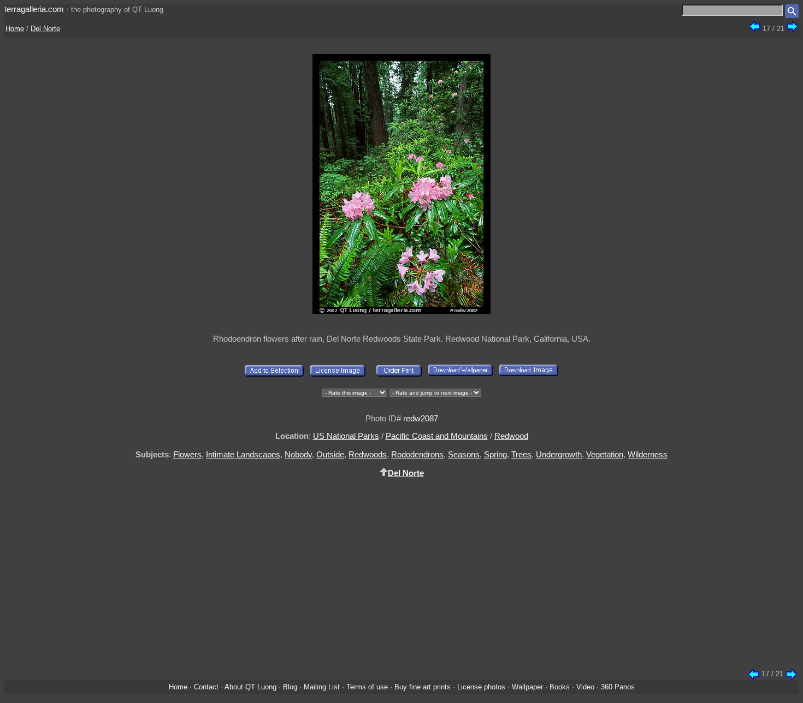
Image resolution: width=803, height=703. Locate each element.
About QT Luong (250, 687)
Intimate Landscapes (243, 454)
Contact (206, 687)
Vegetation (604, 454)
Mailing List (322, 687)
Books (560, 687)
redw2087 (420, 418)
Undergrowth (559, 454)
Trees (521, 454)
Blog (290, 687)
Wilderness (648, 454)
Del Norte (45, 29)
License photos (481, 687)
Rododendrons (417, 454)
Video (585, 687)
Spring (495, 454)
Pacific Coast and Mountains (437, 435)
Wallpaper (527, 687)
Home (14, 29)
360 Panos (618, 687)
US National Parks (346, 435)
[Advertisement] (401, 579)
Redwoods (368, 454)
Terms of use (367, 687)
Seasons (464, 454)
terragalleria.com (34, 9)
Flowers (187, 454)
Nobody (298, 454)
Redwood (511, 435)
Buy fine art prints (422, 687)
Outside (330, 454)
